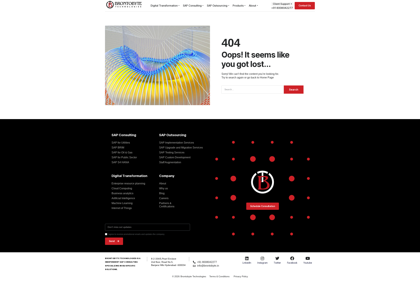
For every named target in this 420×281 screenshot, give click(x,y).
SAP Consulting (192, 5)
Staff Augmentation (170, 162)
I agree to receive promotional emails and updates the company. (136, 234)
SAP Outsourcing (217, 5)
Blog (162, 193)
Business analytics (122, 193)
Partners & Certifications (166, 205)
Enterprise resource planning (128, 183)
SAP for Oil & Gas (122, 152)
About (252, 5)
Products (238, 5)
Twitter (277, 262)
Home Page (267, 77)
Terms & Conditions (219, 276)
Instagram (262, 262)
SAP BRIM (118, 147)
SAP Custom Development (174, 157)
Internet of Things (122, 208)
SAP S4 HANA (120, 162)
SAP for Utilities (121, 142)
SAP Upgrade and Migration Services (181, 147)
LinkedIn (246, 262)
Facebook (292, 262)
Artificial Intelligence (123, 198)
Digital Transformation (164, 5)
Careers (163, 198)
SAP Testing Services (171, 152)
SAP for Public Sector (124, 157)
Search (293, 89)
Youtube (307, 262)
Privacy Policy (241, 276)
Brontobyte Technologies (193, 276)
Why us (163, 188)
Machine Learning (122, 203)
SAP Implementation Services (176, 142)
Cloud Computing (122, 188)
